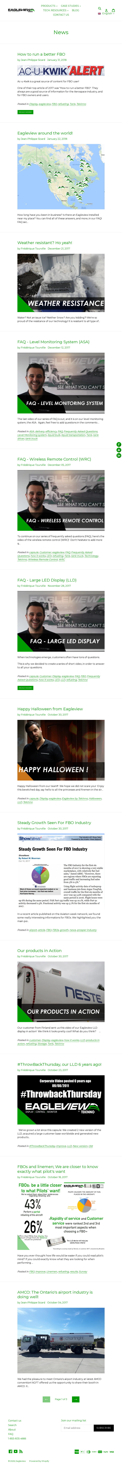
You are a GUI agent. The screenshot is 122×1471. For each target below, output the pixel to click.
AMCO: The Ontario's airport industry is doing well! (55, 1294)
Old (91, 1146)
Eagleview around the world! (45, 133)
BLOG (75, 10)
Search (12, 1425)
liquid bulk (54, 435)
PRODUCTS (50, 5)
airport (33, 930)
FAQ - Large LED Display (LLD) (47, 580)
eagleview (45, 104)
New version (80, 1146)
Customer (45, 552)
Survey (83, 1271)
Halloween (95, 798)
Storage (42, 1043)
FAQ (60, 431)
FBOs (55, 930)
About (12, 1429)
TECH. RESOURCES (56, 10)
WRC (62, 559)
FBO (54, 104)
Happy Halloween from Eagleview (50, 709)
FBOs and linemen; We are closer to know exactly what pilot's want (57, 1169)
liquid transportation (73, 435)
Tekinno (81, 104)
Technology (91, 555)
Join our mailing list (73, 1420)
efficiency (51, 431)
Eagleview (21, 1461)
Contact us (14, 1420)
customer (35, 1040)
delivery (39, 431)
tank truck (31, 438)
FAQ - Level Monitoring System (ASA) (53, 341)
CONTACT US (61, 14)
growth (64, 930)
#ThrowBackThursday (42, 1146)
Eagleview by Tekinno (75, 798)
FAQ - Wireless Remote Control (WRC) (54, 459)
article (41, 930)
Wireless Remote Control (43, 559)
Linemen (51, 1271)
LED (49, 555)
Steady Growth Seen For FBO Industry (54, 822)
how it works (38, 555)
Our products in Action (39, 950)
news (72, 930)
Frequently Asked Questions (80, 431)
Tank (72, 104)
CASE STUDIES (71, 5)
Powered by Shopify (39, 1461)
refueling (63, 104)
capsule (33, 552)
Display (33, 104)
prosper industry (87, 930)
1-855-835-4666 (17, 1438)
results (74, 1271)
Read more (25, 112)
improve (61, 1146)
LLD (63, 679)
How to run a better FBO (41, 54)
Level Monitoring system (32, 435)
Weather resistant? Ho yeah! (44, 242)
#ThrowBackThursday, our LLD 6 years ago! (59, 1064)
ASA (31, 431)
